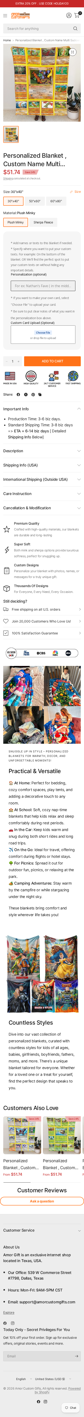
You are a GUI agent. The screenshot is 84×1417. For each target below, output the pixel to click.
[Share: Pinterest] (33, 394)
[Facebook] (6, 1323)
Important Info (16, 409)
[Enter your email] (76, 1356)
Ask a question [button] (42, 1201)
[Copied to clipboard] (40, 394)
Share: (8, 394)
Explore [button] (8, 1312)
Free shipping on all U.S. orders (36, 609)
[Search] (75, 28)
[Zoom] (72, 52)
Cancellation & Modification (27, 508)
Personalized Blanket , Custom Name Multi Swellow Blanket (19, 1164)
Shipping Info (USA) (20, 465)
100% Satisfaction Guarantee (35, 633)
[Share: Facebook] (18, 394)
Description (13, 451)
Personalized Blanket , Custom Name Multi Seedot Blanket (61, 1164)
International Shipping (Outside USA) (35, 479)
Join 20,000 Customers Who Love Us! (41, 621)
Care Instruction (17, 493)
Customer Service (18, 1230)
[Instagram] (14, 1323)
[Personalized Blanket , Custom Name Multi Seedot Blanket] (62, 1135)
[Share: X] (26, 394)
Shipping (8, 178)
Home (7, 40)
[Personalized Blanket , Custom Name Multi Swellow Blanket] (22, 1135)
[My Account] (69, 15)
